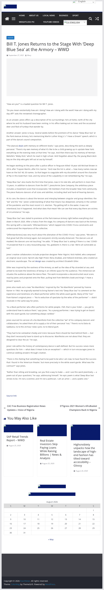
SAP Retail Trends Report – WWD (17, 438)
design (38, 261)
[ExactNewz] (7, 18)
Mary (29, 55)
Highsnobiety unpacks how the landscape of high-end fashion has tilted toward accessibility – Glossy (85, 455)
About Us (33, 15)
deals (21, 146)
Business (63, 15)
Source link (11, 395)
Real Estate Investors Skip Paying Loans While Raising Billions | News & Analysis (51, 449)
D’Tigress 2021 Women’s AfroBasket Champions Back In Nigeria (78, 408)
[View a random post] (97, 18)
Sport (75, 15)
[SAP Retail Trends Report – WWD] (18, 426)
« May (50, 539)
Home (22, 15)
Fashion (10, 38)
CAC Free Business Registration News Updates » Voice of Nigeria (26, 408)
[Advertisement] (52, 77)
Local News (49, 15)
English (75, 23)
